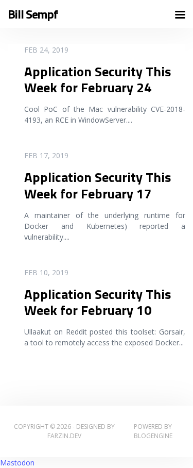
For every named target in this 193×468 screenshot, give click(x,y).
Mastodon (17, 462)
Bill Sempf (33, 14)
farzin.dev (64, 435)
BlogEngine (153, 435)
